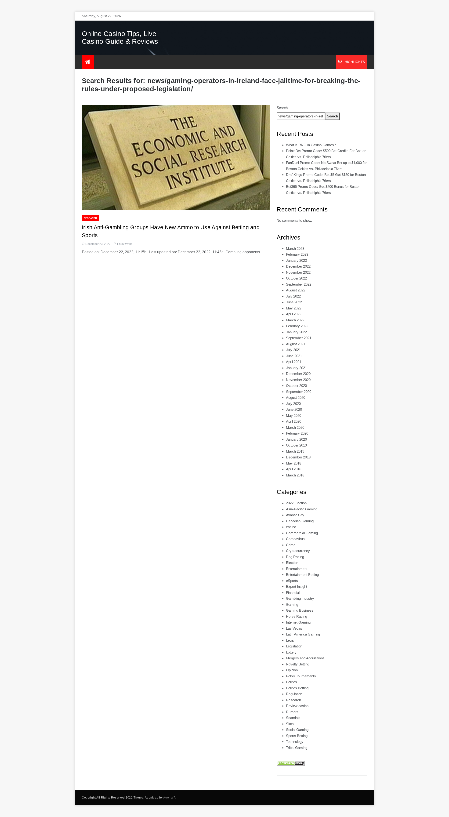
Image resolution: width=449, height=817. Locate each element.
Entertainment (296, 569)
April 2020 (293, 421)
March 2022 (295, 320)
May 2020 (293, 416)
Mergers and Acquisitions (305, 658)
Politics (291, 682)
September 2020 (298, 392)
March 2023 (295, 249)
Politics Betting (297, 688)
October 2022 (296, 278)
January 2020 (296, 439)
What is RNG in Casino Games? (311, 145)
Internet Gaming (298, 622)
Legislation (294, 646)
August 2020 (295, 397)
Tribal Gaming (296, 748)
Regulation (294, 694)
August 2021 (295, 344)
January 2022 (296, 332)
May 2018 (293, 463)
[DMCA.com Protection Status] (291, 763)
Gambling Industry (300, 598)
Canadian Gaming (300, 521)
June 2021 (294, 356)
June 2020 (294, 409)
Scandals (293, 718)
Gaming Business (299, 610)
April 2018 (293, 469)
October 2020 (296, 386)
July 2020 (293, 404)
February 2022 (297, 326)
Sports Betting (297, 736)
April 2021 (293, 362)
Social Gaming (297, 730)
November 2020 (298, 380)
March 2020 (295, 427)
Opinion (292, 670)
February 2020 (297, 433)
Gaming (292, 604)
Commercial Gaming (302, 533)
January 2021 (296, 368)
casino (291, 527)
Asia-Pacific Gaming (301, 509)
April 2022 (293, 314)
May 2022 (293, 308)
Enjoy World (125, 244)
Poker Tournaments (301, 676)
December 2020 (298, 374)
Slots (290, 724)
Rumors (292, 712)
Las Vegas (294, 628)
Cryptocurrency (298, 551)
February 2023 (297, 254)
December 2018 (298, 457)
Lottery (291, 652)
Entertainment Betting (302, 575)
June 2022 (294, 302)
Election (292, 563)
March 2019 (295, 451)
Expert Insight (296, 586)
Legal (290, 640)
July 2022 (293, 296)
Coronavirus (295, 539)
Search (282, 108)
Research (90, 218)
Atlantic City (295, 515)
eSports (292, 581)
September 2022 (298, 284)
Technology (294, 742)
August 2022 (295, 290)
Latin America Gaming (303, 634)
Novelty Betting (297, 664)
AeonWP (169, 797)
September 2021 (298, 338)
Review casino (297, 706)
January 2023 (296, 260)
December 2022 (298, 266)
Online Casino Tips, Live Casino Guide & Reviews (120, 37)
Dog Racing (295, 557)
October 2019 (296, 445)
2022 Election (296, 503)
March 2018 (295, 475)
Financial (293, 593)
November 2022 (298, 272)
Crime (290, 545)
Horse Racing (296, 616)
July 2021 (293, 350)
